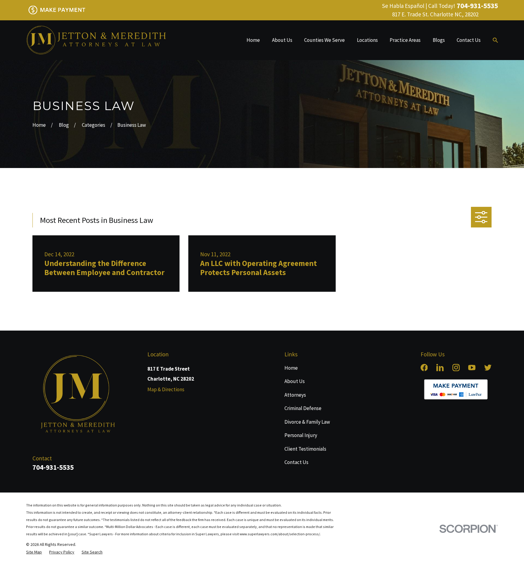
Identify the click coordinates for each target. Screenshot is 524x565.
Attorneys (295, 395)
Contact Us (296, 462)
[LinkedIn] (440, 367)
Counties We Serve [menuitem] (324, 40)
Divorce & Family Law (307, 422)
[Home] (96, 40)
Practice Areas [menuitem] (405, 40)
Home (291, 368)
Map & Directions (165, 389)
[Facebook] (424, 367)
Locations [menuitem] (367, 40)
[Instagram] (456, 367)
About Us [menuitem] (282, 40)
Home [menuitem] (253, 40)
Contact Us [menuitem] (469, 40)
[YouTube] (471, 367)
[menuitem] (34, 552)
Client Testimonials (305, 449)
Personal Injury (300, 435)
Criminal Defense (302, 408)
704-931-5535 (477, 5)
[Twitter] (488, 367)
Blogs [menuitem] (439, 40)
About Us (294, 381)
